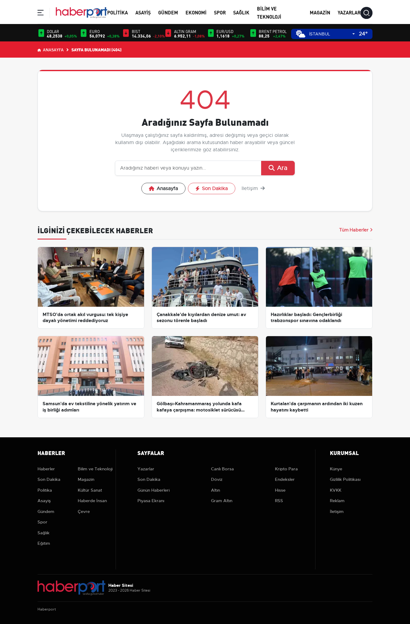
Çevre (84, 511)
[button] (41, 14)
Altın (215, 490)
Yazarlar (349, 12)
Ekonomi (196, 12)
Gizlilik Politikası (345, 479)
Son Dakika (215, 188)
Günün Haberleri (153, 490)
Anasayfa (53, 50)
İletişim (250, 188)
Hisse (280, 490)
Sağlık (241, 12)
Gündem (168, 12)
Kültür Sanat (90, 490)
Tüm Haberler (354, 230)
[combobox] (332, 34)
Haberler (46, 469)
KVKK (335, 490)
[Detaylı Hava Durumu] (300, 34)
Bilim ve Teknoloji (95, 469)
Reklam (337, 500)
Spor (220, 12)
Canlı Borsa (222, 469)
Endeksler (285, 479)
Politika (117, 12)
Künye (336, 469)
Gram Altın (221, 500)
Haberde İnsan (92, 500)
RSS (279, 500)
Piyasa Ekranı (150, 500)
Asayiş (143, 12)
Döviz (216, 479)
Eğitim (44, 543)
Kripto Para (286, 469)
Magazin (320, 12)
